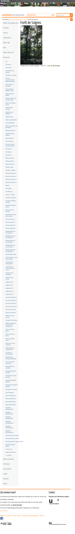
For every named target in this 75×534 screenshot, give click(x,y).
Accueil (12, 19)
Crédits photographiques (30, 516)
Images (18, 19)
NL (68, 19)
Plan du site (17, 516)
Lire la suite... (4, 511)
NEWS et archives (6, 516)
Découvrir (24, 19)
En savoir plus (5, 1)
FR (71, 19)
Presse (42, 516)
